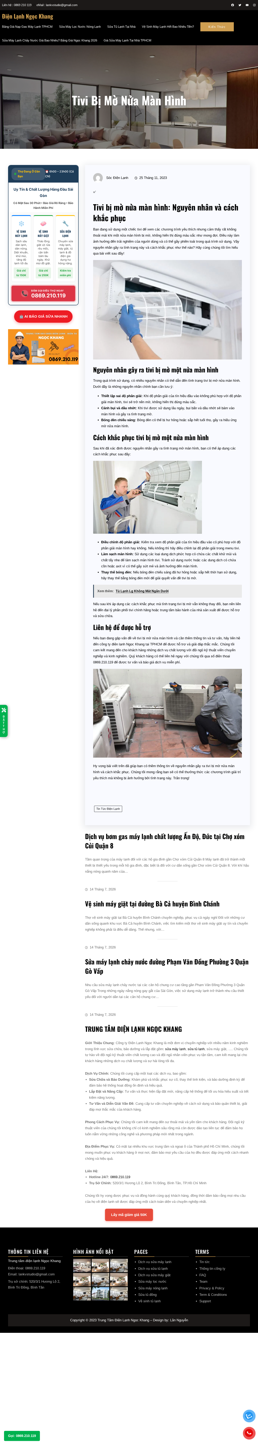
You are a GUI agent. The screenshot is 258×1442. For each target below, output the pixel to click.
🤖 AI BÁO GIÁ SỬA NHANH (43, 316)
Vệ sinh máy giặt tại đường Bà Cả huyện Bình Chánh (152, 903)
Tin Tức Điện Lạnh (108, 808)
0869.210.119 (120, 1177)
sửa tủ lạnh (196, 1049)
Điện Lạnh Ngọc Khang (27, 16)
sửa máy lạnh (175, 1049)
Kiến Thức (217, 27)
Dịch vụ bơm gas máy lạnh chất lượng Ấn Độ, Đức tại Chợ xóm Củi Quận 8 (164, 840)
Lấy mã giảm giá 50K (129, 1215)
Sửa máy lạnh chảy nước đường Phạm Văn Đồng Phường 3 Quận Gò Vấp (167, 966)
